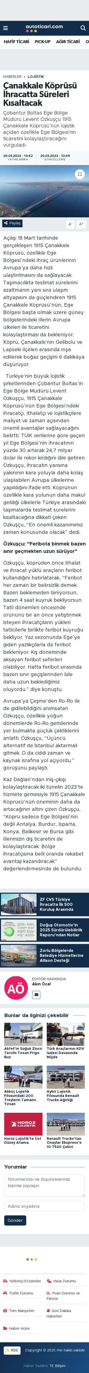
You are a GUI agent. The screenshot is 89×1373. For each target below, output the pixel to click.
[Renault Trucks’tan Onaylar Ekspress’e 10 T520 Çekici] (66, 1124)
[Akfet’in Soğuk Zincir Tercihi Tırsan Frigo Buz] (23, 1034)
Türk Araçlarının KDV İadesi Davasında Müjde (65, 1053)
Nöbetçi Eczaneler (25, 1281)
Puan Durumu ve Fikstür (63, 1296)
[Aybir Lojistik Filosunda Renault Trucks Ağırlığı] (66, 1077)
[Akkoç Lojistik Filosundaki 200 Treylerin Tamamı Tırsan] (23, 1077)
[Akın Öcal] (16, 987)
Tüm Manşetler (21, 1311)
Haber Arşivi (19, 1328)
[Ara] (83, 28)
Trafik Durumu (21, 1293)
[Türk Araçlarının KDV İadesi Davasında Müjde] (66, 1034)
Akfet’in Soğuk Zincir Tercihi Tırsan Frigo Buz (23, 1053)
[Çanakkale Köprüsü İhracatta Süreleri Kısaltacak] (44, 191)
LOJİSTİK (36, 77)
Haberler (12, 77)
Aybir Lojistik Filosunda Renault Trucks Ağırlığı (63, 1096)
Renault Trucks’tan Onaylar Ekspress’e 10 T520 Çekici (64, 1143)
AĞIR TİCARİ (68, 42)
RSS (14, 1350)
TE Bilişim (57, 1366)
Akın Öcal (41, 984)
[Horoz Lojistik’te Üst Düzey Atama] (23, 1124)
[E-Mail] (36, 995)
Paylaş (15, 223)
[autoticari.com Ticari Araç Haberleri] (44, 28)
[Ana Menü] (5, 28)
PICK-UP (42, 42)
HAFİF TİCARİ (16, 42)
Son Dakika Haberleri (59, 1313)
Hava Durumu (64, 1281)
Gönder (15, 1220)
